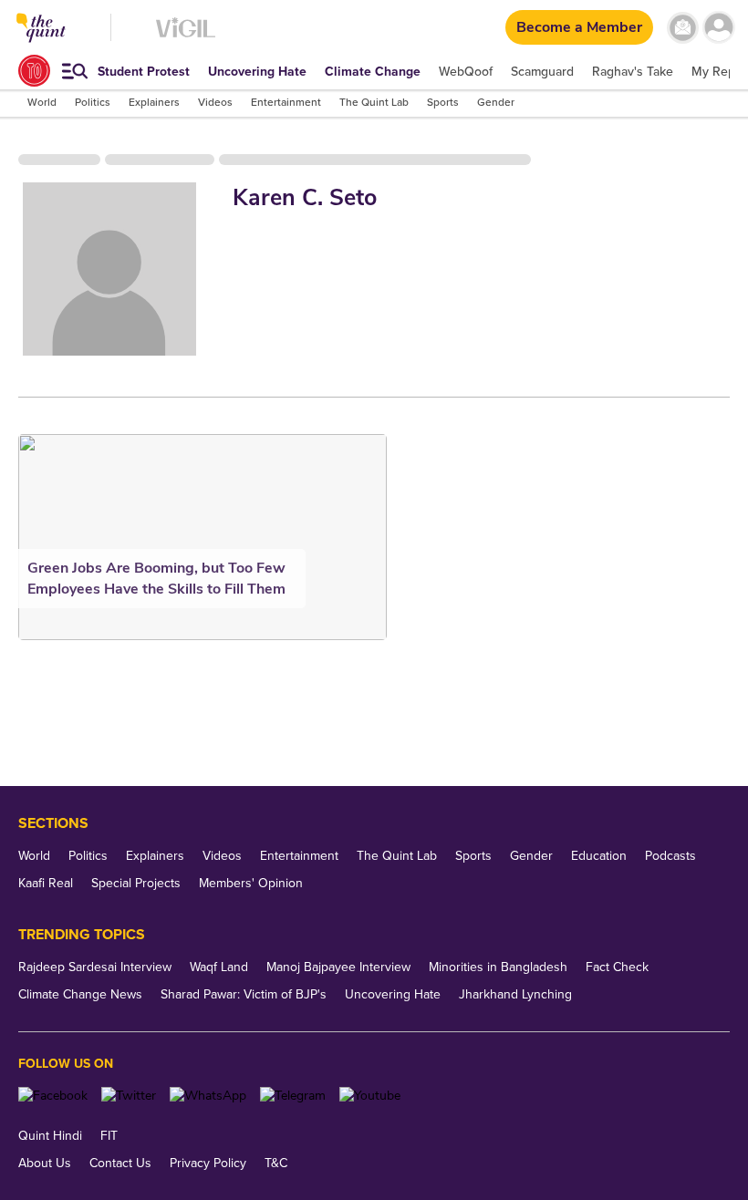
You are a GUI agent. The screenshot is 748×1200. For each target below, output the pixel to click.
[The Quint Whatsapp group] (208, 1095)
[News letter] (683, 28)
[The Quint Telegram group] (293, 1095)
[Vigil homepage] (185, 37)
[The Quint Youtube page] (369, 1095)
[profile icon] (718, 28)
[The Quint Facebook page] (53, 1095)
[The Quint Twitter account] (128, 1095)
